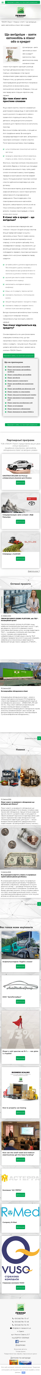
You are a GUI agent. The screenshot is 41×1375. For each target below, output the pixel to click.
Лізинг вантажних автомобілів (18, 367)
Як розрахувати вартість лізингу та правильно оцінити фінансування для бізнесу (18, 876)
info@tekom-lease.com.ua (21, 1328)
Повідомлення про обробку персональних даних (20, 1354)
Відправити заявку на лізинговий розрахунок (19, 355)
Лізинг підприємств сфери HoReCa (20, 412)
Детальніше (20, 482)
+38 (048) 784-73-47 (21, 1318)
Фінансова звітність (20, 1349)
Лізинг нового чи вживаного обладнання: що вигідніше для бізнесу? (17, 803)
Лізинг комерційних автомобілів (19, 375)
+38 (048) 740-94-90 (21, 1325)
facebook (22, 1341)
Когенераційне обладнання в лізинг (14, 691)
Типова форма (20, 1351)
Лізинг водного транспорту (17, 381)
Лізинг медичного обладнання (18, 409)
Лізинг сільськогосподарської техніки (21, 395)
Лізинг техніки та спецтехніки (18, 392)
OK (23, 1372)
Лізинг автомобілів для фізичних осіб (21, 389)
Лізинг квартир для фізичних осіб (19, 403)
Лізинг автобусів (13, 378)
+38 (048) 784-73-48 (21, 1322)
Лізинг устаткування (15, 406)
